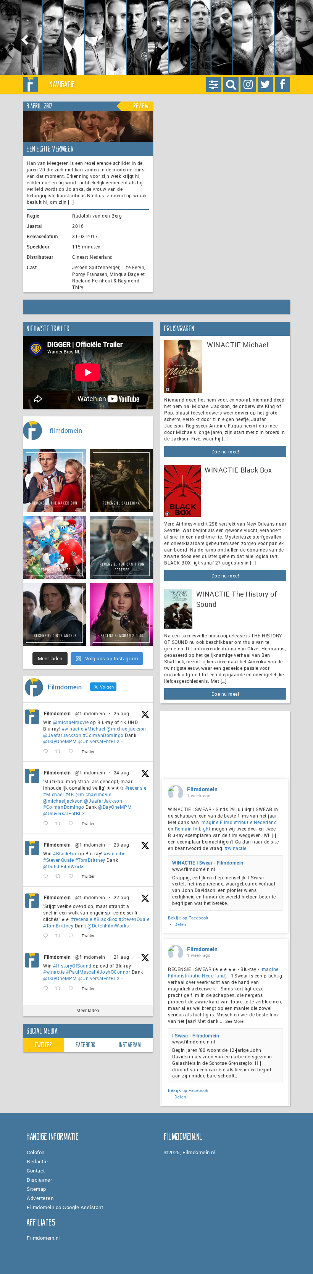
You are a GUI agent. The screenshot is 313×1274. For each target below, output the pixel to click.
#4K (69, 794)
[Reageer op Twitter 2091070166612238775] (47, 936)
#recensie (136, 788)
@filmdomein (90, 713)
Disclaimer (39, 1179)
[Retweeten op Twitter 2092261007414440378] (60, 752)
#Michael (95, 729)
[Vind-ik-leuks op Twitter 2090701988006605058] (73, 989)
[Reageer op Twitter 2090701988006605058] (47, 989)
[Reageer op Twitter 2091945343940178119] (47, 824)
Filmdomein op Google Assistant (65, 1207)
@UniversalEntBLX (99, 741)
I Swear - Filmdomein (195, 1035)
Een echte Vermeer (50, 149)
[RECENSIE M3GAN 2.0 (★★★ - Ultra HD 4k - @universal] (121, 614)
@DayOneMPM (60, 741)
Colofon (36, 1152)
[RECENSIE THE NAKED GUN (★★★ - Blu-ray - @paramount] (54, 480)
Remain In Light (193, 829)
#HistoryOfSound (72, 966)
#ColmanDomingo (103, 735)
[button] (23, 37)
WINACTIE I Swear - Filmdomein (208, 863)
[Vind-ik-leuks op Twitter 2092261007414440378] (73, 752)
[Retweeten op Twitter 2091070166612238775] (60, 936)
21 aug (121, 957)
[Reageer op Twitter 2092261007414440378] (47, 752)
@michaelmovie (71, 722)
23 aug (121, 845)
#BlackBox (65, 853)
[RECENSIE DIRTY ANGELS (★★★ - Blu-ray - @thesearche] (54, 614)
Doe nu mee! (225, 451)
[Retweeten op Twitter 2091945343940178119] (60, 824)
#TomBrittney (90, 860)
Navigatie (63, 84)
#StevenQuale (58, 860)
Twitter (43, 1045)
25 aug (121, 713)
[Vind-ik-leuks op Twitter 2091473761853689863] (73, 876)
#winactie (73, 729)
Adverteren (40, 1198)
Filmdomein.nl (43, 1237)
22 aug (121, 897)
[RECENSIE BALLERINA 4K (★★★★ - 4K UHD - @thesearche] (121, 480)
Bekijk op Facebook (188, 918)
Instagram (130, 1045)
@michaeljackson (126, 729)
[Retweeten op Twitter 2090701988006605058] (60, 989)
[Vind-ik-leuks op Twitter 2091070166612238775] (73, 936)
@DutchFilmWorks (64, 866)
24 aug (121, 772)
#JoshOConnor (113, 972)
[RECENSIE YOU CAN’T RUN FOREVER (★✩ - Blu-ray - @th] (121, 547)
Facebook (86, 1045)
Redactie (37, 1161)
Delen (180, 924)
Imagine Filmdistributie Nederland (238, 822)
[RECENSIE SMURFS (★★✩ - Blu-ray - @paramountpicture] (54, 547)
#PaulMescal (80, 972)
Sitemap (36, 1188)
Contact (36, 1170)
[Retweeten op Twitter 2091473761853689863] (60, 876)
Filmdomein (57, 713)
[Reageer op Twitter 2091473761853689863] (47, 876)
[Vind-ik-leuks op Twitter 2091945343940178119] (73, 824)
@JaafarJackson (62, 735)
